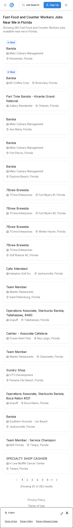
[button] (36, 50)
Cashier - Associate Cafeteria (26, 333)
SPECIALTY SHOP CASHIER (26, 458)
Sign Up (54, 4)
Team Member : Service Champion (31, 440)
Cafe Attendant (17, 269)
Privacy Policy (36, 499)
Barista (11, 48)
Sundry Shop (15, 370)
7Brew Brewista (17, 190)
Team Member (16, 287)
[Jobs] (11, 5)
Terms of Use (36, 505)
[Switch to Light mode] (66, 5)
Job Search (32, 4)
